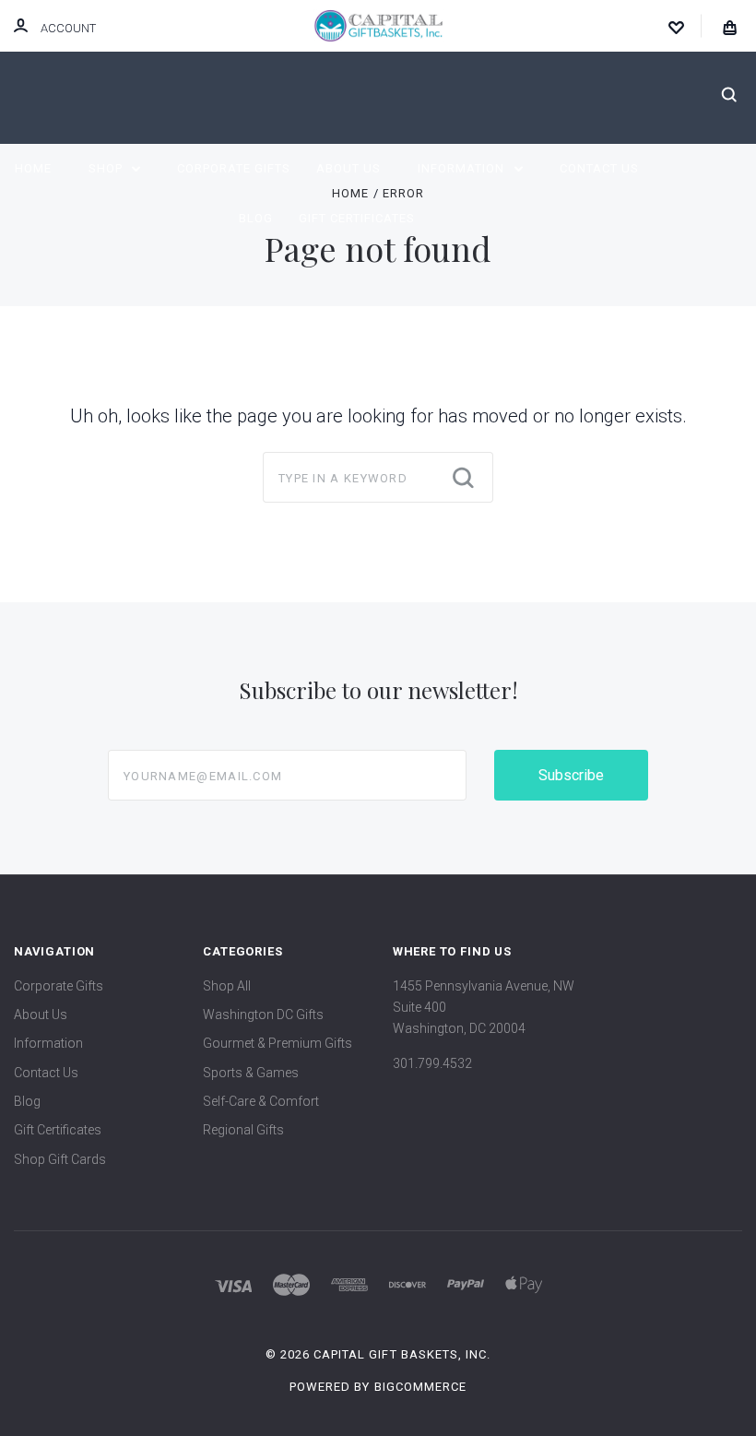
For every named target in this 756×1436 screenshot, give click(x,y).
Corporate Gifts (233, 168)
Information (463, 168)
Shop (107, 168)
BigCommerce (420, 1387)
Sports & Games (251, 1072)
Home (33, 168)
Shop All (227, 986)
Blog (256, 218)
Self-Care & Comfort (261, 1101)
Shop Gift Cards (60, 1159)
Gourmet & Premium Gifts (277, 1043)
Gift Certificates (357, 218)
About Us (348, 168)
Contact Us (599, 168)
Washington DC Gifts (263, 1014)
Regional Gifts (243, 1129)
